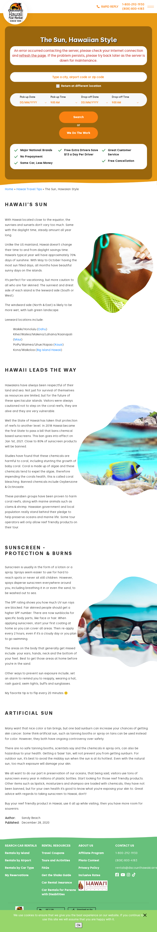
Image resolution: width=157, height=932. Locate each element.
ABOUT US (85, 845)
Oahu (42, 329)
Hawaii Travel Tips (29, 189)
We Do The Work (78, 133)
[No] (145, 915)
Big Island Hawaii (49, 350)
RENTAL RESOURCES (56, 845)
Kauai (58, 344)
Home (9, 189)
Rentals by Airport (18, 860)
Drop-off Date (90, 96)
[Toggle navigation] (150, 6)
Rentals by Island (17, 853)
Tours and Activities (56, 860)
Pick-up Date (27, 96)
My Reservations (16, 875)
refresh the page (32, 55)
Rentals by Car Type (19, 868)
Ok (79, 925)
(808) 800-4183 (133, 8)
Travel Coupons (53, 853)
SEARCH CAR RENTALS (21, 845)
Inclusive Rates (89, 875)
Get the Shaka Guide (56, 875)
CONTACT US (124, 845)
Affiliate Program (91, 853)
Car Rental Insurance (57, 882)
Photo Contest (88, 860)
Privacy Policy (88, 868)
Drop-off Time (120, 96)
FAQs (45, 868)
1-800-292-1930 (133, 4)
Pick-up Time (58, 96)
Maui (17, 339)
